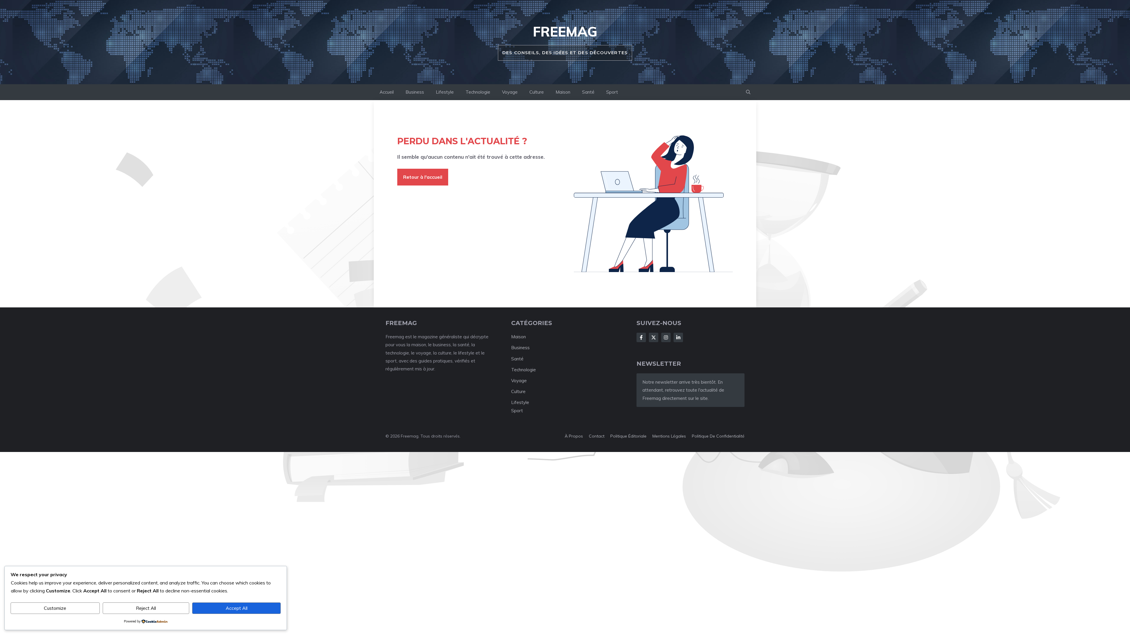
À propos (574, 436)
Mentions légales (669, 436)
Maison (563, 92)
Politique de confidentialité (718, 436)
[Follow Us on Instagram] (666, 337)
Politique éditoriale (628, 436)
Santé (588, 92)
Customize (55, 608)
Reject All (146, 608)
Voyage (510, 92)
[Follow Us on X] (653, 337)
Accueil (387, 92)
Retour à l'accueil (422, 177)
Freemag (565, 31)
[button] (748, 92)
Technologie (478, 92)
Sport (612, 92)
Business (415, 92)
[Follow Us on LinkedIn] (678, 337)
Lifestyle (445, 92)
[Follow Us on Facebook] (641, 337)
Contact (596, 436)
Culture (536, 92)
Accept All (236, 608)
